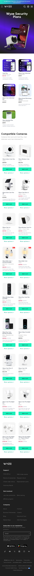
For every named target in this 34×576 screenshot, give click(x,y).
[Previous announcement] (1, 2)
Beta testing (21, 495)
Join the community (9, 495)
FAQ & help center (22, 474)
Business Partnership (9, 512)
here (24, 539)
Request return (21, 478)
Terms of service (7, 562)
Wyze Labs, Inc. (11, 560)
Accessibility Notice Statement (9, 565)
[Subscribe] (29, 534)
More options (9, 173)
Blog (4, 516)
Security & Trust (21, 516)
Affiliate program (8, 499)
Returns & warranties (9, 478)
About (5, 508)
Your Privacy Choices (23, 568)
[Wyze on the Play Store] (22, 545)
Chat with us (6, 474)
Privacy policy (27, 560)
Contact (19, 508)
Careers (19, 512)
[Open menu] (1, 6)
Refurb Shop (7, 520)
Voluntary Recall (8, 485)
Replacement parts (23, 481)
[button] (24, 6)
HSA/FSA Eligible (22, 520)
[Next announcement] (32, 2)
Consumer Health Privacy (11, 568)
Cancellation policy (17, 562)
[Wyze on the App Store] (11, 545)
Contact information (27, 562)
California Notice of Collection (25, 565)
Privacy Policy (15, 539)
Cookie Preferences (17, 570)
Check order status (9, 481)
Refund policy (19, 560)
